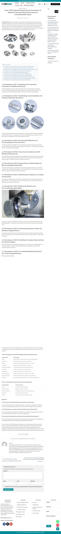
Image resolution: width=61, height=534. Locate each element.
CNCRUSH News (23, 438)
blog (21, 5)
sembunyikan (7, 64)
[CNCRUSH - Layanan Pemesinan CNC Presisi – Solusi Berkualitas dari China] (7, 4)
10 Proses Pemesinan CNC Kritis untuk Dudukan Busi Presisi (53, 52)
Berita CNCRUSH (23, 8)
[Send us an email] (7, 524)
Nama (4, 481)
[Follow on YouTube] (11, 524)
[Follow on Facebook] (4, 524)
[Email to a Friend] (23, 434)
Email (18, 481)
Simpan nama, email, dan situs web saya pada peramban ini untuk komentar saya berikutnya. (23, 486)
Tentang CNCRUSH (30, 2)
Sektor (22, 2)
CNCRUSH (4, 430)
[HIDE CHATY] (57, 528)
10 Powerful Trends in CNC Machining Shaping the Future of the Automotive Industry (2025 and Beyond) (33, 459)
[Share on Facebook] (19, 434)
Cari (48, 9)
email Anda (48, 506)
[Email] (57, 525)
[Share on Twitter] (21, 434)
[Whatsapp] (57, 521)
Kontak (17, 5)
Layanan (17, 2)
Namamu (48, 502)
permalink (33, 438)
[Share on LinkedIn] (27, 434)
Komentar (5, 471)
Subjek (47, 511)
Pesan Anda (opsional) (50, 516)
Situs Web (33, 481)
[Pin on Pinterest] (25, 434)
